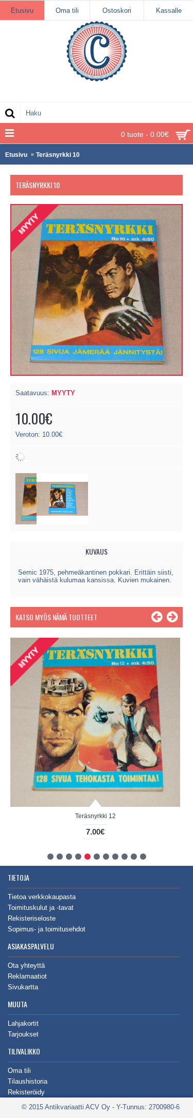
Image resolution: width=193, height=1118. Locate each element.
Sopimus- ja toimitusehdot (46, 929)
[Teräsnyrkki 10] (62, 522)
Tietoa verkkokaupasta (42, 897)
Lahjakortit (23, 1023)
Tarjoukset (23, 1034)
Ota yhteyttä (26, 965)
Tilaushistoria (27, 1081)
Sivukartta (23, 987)
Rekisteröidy (26, 1092)
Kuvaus (96, 551)
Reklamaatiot (27, 976)
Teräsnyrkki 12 (95, 816)
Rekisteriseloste (32, 918)
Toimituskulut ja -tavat (41, 907)
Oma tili (19, 1070)
